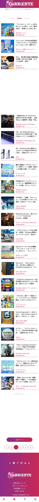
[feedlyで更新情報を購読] (25, 463)
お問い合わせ (19, 491)
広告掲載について (19, 488)
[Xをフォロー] (10, 463)
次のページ (19, 440)
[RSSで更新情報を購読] (29, 463)
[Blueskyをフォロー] (13, 463)
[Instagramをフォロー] (21, 463)
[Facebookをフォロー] (17, 463)
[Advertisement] (19, 91)
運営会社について (19, 483)
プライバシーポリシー (19, 486)
